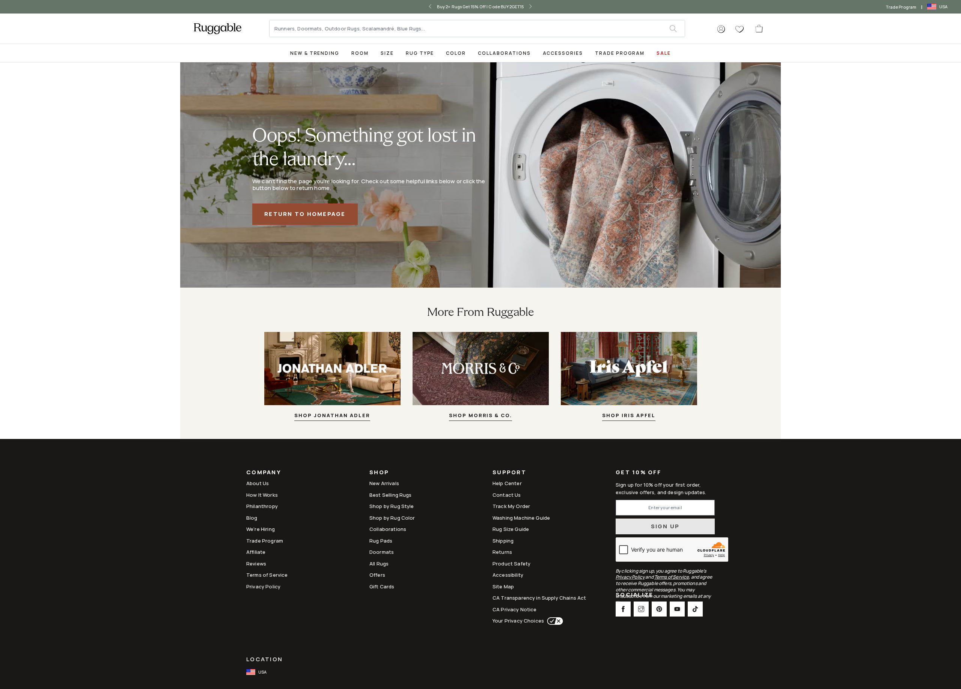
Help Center (507, 483)
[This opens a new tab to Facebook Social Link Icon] (623, 609)
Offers (377, 574)
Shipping (503, 540)
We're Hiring (260, 529)
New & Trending (314, 53)
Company (263, 473)
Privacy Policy (263, 586)
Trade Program (901, 7)
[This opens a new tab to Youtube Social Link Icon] (677, 609)
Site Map (503, 586)
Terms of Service (267, 574)
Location (264, 659)
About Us (257, 483)
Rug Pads (380, 540)
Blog (252, 517)
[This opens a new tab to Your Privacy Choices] (553, 621)
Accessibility (508, 574)
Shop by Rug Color (392, 517)
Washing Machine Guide (521, 517)
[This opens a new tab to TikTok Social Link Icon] (695, 609)
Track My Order (511, 506)
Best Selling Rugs (390, 494)
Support (509, 473)
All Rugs (379, 563)
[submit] (677, 28)
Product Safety (511, 563)
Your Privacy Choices (518, 620)
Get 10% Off (638, 472)
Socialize (634, 595)
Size (387, 53)
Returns (502, 552)
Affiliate (255, 552)
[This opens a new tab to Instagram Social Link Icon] (641, 609)
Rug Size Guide (511, 529)
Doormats (381, 552)
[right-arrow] (525, 6)
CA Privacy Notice (515, 609)
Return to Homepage (305, 214)
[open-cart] (759, 28)
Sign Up (665, 526)
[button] (721, 29)
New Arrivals (384, 483)
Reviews (256, 563)
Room (360, 53)
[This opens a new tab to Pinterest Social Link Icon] (659, 609)
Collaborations (504, 53)
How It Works (262, 494)
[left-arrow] (436, 6)
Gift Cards (382, 586)
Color (456, 53)
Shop (379, 473)
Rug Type (420, 53)
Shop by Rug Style (391, 506)
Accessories (563, 53)
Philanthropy (262, 506)
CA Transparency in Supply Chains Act (539, 597)
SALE (664, 53)
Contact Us (507, 494)
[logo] (217, 29)
